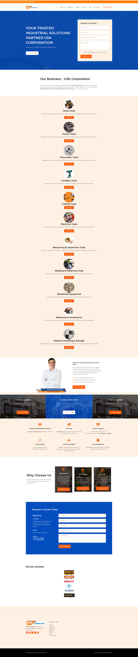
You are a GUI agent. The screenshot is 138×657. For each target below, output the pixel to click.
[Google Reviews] (35, 633)
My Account (96, 7)
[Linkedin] (38, 633)
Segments (70, 7)
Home (56, 7)
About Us (62, 7)
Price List (84, 7)
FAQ (90, 7)
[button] (107, 7)
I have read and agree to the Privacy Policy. (95, 52)
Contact (77, 7)
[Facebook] (27, 633)
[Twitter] (29, 633)
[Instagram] (32, 633)
